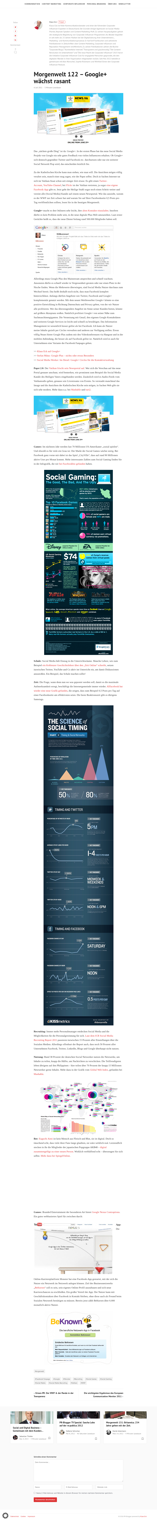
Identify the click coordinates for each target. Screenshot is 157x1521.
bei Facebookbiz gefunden (72, 464)
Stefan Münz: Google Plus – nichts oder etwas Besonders (65, 355)
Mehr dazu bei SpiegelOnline (55, 1156)
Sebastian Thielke (26, 1436)
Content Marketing (51, 4)
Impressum (31, 1516)
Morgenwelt (39, 1371)
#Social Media (40, 1383)
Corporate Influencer (74, 4)
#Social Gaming (106, 1379)
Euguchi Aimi (46, 1138)
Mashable (76, 389)
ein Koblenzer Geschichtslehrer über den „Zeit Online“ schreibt (74, 665)
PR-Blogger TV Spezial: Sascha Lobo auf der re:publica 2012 (77, 1424)
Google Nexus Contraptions (106, 1212)
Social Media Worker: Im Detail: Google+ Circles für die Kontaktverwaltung (75, 360)
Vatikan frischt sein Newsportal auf (66, 368)
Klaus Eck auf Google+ (48, 351)
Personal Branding (96, 4)
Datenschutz (14, 1516)
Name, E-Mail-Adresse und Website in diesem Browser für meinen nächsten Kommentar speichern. (74, 1493)
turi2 (88, 389)
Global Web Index (99, 1070)
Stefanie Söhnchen (73, 1431)
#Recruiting (78, 1379)
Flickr (69, 185)
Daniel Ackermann (119, 1431)
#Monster (66, 1379)
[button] (5, 1515)
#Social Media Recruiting (58, 1383)
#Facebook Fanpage (42, 1379)
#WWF (83, 1383)
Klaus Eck (56, 22)
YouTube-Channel (52, 185)
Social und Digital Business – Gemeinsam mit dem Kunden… (28, 1429)
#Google (56, 1379)
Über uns (112, 4)
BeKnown (40, 1287)
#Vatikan (74, 1383)
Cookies (23, 1516)
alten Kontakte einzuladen (95, 210)
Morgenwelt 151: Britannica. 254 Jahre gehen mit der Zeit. (122, 1424)
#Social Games (91, 1379)
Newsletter (125, 4)
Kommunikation (32, 4)
